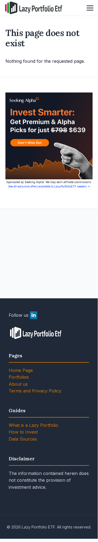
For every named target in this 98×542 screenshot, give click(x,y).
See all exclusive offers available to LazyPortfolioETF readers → (49, 186)
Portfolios (19, 377)
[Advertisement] (49, 247)
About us (18, 384)
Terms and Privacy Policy (35, 391)
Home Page (21, 370)
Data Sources (23, 439)
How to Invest (23, 432)
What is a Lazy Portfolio (33, 425)
